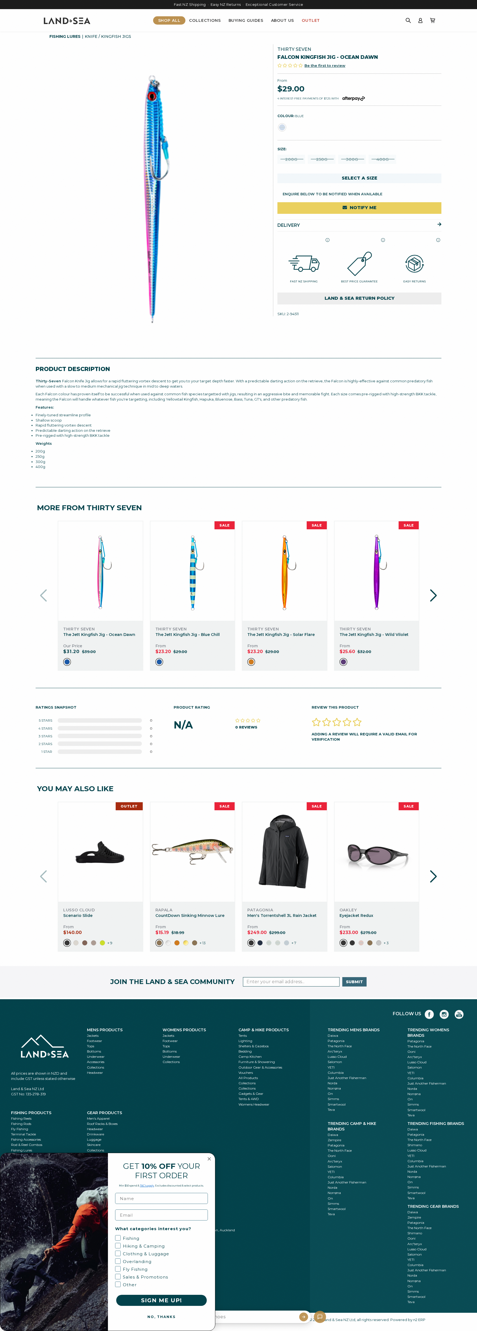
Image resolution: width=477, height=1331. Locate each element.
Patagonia (336, 1041)
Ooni (411, 1051)
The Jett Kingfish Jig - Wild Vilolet (374, 634)
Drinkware (95, 1134)
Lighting (245, 1041)
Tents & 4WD (249, 1099)
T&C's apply (147, 1185)
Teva (331, 1110)
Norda (332, 1083)
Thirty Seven (294, 49)
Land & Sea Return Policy (359, 298)
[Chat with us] (320, 1317)
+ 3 (386, 943)
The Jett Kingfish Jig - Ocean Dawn (99, 634)
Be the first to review (324, 65)
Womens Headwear (254, 1104)
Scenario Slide (77, 915)
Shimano (414, 1145)
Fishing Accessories (26, 1139)
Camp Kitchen (250, 1056)
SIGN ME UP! (161, 1300)
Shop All (169, 20)
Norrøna (334, 1088)
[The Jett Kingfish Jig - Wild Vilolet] (376, 571)
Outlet (311, 20)
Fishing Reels (21, 1118)
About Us (282, 20)
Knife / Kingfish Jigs (108, 36)
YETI (331, 1067)
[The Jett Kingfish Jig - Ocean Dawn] (100, 571)
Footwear (94, 1041)
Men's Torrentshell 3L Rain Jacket (282, 915)
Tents (243, 1035)
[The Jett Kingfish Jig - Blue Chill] (192, 571)
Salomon (335, 1062)
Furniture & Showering (257, 1062)
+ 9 (109, 943)
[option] (67, 662)
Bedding (245, 1051)
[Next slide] (433, 596)
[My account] (420, 20)
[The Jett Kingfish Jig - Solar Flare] (284, 571)
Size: (281, 149)
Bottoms (94, 1051)
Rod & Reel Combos (26, 1145)
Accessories (95, 1062)
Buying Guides (246, 20)
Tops (90, 1046)
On (330, 1093)
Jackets (93, 1035)
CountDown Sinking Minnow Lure (189, 915)
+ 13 (203, 943)
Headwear (95, 1072)
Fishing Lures (65, 36)
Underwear (96, 1056)
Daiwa (333, 1035)
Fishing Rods (21, 1124)
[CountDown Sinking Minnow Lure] (192, 852)
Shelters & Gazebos (254, 1046)
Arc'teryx (335, 1051)
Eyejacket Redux (356, 915)
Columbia (336, 1072)
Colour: (290, 116)
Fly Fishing (19, 1129)
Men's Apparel (98, 1118)
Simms (333, 1099)
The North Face (340, 1046)
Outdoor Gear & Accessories (260, 1067)
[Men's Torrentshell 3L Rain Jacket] (284, 852)
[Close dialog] (209, 1159)
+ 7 (294, 943)
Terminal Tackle (23, 1134)
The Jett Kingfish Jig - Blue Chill (187, 634)
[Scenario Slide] (100, 852)
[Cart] (432, 20)
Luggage (94, 1139)
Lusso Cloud (337, 1056)
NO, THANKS (161, 1317)
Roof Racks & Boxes (102, 1124)
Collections (205, 20)
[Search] (408, 20)
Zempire (334, 1140)
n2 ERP (419, 1319)
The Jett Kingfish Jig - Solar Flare (281, 634)
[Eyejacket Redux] (377, 852)
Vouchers (246, 1072)
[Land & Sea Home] (67, 20)
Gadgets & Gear (251, 1093)
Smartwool (337, 1104)
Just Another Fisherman (347, 1078)
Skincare (93, 1145)
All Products (248, 1078)
